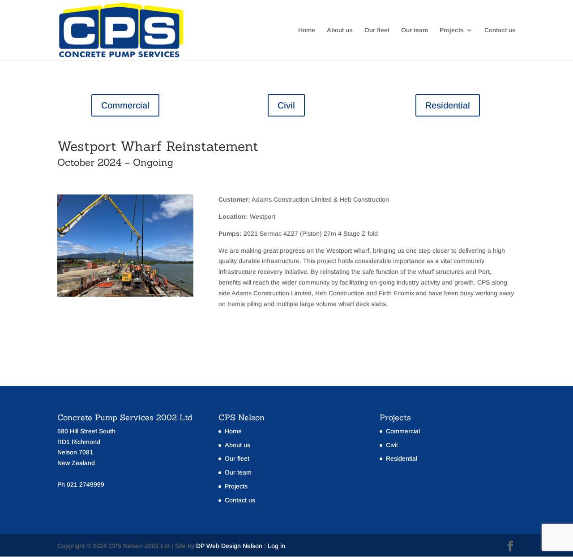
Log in (276, 545)
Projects (452, 30)
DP (200, 545)
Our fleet (376, 30)
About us (340, 30)
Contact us (500, 30)
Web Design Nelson (234, 545)
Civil (286, 105)
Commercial (125, 105)
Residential (447, 105)
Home (306, 30)
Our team (414, 30)
